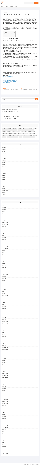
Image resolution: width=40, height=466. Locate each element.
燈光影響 (4, 166)
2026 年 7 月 (5, 207)
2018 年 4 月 (5, 414)
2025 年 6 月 (5, 233)
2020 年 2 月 (5, 369)
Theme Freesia (31, 464)
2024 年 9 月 (5, 250)
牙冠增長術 (10, 133)
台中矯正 (34, 128)
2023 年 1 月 (5, 293)
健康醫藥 (15, 6)
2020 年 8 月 (5, 356)
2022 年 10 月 (5, 300)
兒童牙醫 (4, 153)
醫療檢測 (4, 192)
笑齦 (30, 133)
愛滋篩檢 (4, 131)
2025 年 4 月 (5, 237)
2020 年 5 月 (5, 362)
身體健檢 (4, 186)
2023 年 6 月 (5, 282)
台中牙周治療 (30, 128)
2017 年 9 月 (5, 429)
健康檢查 (4, 149)
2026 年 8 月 (5, 205)
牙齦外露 (15, 133)
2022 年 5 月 (5, 310)
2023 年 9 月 (5, 276)
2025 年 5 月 (5, 235)
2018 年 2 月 (5, 418)
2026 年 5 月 (5, 211)
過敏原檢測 (25, 135)
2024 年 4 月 (5, 261)
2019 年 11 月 (5, 375)
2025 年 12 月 (5, 222)
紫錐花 (34, 133)
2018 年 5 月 (5, 412)
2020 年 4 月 (5, 364)
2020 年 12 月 (5, 347)
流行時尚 (11, 6)
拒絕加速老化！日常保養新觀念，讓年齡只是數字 (11, 111)
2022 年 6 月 (5, 308)
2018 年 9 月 (5, 405)
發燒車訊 (2, 6)
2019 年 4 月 (5, 390)
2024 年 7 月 (5, 254)
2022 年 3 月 (5, 315)
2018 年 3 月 (5, 416)
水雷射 (22, 131)
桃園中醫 (18, 131)
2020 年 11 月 (5, 349)
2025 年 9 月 (5, 226)
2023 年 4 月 (5, 287)
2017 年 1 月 (5, 446)
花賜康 (18, 135)
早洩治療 (14, 131)
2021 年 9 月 (5, 328)
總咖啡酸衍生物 (9, 135)
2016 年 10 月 (5, 453)
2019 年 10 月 (5, 377)
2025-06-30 (5, 12)
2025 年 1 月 (5, 241)
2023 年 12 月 (5, 269)
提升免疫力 (9, 131)
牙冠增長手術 (5, 133)
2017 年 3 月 (5, 442)
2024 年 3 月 (5, 263)
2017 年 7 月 (5, 433)
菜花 (21, 135)
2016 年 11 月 (5, 451)
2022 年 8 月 (5, 304)
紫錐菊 (4, 135)
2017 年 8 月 (5, 431)
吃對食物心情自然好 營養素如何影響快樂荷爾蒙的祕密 (12, 116)
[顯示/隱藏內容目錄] (13, 32)
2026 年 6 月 (5, 209)
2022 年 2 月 (5, 317)
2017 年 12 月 (5, 423)
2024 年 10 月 (5, 248)
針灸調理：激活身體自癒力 (8, 33)
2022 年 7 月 (5, 306)
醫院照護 (4, 194)
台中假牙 (24, 128)
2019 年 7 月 (5, 384)
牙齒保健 (4, 171)
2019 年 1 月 (5, 397)
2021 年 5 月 (5, 336)
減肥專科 (4, 164)
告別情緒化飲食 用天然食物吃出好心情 (9, 118)
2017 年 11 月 (5, 425)
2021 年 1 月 (5, 345)
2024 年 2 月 (5, 265)
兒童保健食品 (14, 128)
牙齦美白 (19, 133)
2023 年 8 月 (5, 278)
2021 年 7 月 (5, 332)
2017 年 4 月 (5, 440)
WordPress (37, 464)
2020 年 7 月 (5, 358)
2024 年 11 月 (5, 246)
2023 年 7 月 (5, 280)
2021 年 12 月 (5, 321)
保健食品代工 (9, 128)
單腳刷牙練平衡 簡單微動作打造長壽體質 (10, 109)
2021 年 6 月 (5, 334)
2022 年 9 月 (5, 302)
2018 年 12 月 (5, 399)
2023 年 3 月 (5, 289)
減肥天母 (29, 131)
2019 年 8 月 (5, 382)
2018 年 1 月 (5, 420)
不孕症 (4, 128)
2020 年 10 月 (5, 351)
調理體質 (4, 184)
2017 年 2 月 (5, 444)
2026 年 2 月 (5, 218)
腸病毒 (14, 135)
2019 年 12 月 (5, 373)
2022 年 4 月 (5, 313)
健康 (2, 2)
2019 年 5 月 (5, 388)
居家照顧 (4, 156)
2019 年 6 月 (5, 386)
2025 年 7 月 (5, 231)
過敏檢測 (30, 135)
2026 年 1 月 (5, 220)
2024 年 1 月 (5, 267)
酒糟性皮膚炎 (5, 190)
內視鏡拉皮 (19, 128)
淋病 (25, 131)
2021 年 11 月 (5, 323)
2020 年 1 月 (5, 371)
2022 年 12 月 (5, 295)
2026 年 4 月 (5, 213)
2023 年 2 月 (5, 291)
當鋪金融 (6, 6)
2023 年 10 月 (5, 274)
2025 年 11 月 (5, 224)
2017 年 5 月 (5, 438)
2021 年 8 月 (5, 330)
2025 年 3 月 (5, 239)
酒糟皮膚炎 (35, 135)
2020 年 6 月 (5, 360)
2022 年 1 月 (5, 319)
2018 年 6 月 (5, 410)
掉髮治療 (4, 158)
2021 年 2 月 (5, 343)
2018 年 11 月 (5, 401)
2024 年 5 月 (5, 259)
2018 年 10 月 (5, 403)
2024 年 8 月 (5, 252)
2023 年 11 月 (5, 272)
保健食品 (4, 147)
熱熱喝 (34, 131)
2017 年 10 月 (5, 427)
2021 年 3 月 (5, 341)
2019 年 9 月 (5, 379)
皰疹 (23, 133)
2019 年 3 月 (5, 392)
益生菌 (27, 133)
